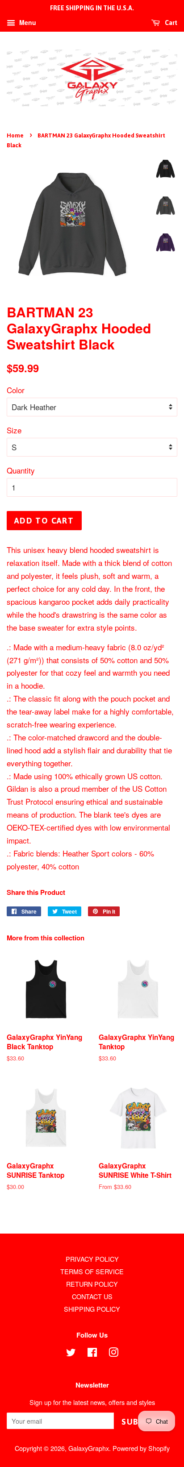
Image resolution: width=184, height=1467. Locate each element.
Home (15, 135)
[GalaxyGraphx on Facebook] (92, 1353)
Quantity (21, 470)
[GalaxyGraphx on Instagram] (113, 1353)
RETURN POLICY (92, 1283)
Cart (170, 22)
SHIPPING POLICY (92, 1308)
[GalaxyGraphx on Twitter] (71, 1353)
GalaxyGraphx (88, 1448)
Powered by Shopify (141, 1448)
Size (14, 430)
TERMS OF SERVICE (92, 1271)
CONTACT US (92, 1296)
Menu (26, 22)
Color (16, 389)
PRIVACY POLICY (92, 1258)
